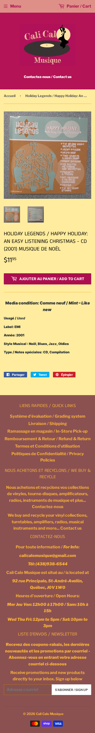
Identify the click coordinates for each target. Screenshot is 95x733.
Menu (15, 6)
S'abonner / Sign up (71, 690)
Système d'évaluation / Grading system (47, 416)
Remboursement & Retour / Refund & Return (48, 438)
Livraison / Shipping (47, 423)
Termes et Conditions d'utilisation (47, 446)
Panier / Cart (78, 6)
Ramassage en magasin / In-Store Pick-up (47, 431)
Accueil (9, 96)
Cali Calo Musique (50, 714)
